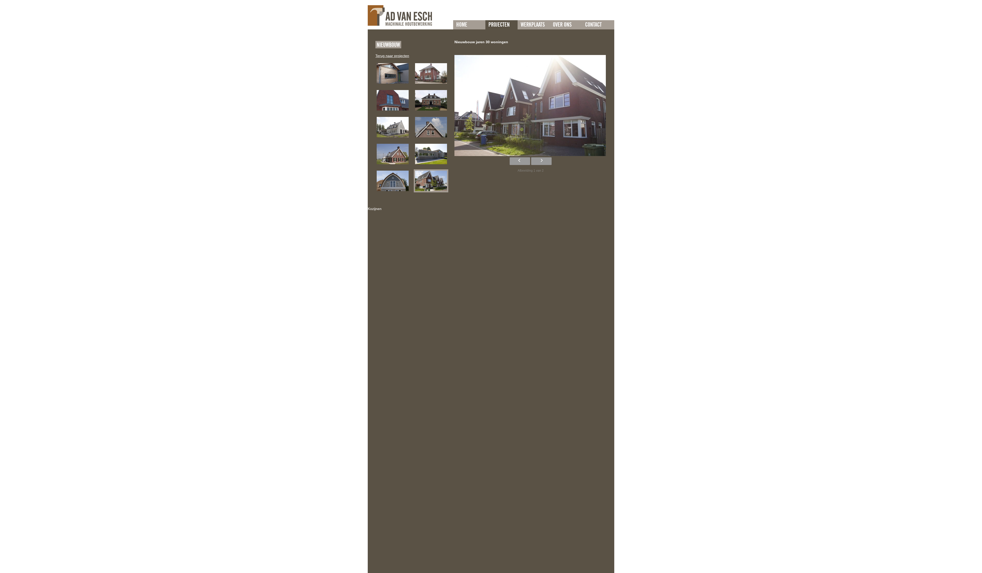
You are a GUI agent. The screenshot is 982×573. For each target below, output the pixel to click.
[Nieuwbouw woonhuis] (431, 154)
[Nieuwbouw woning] (392, 73)
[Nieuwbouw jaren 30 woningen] (431, 180)
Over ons (562, 25)
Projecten (499, 25)
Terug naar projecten (392, 56)
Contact (593, 25)
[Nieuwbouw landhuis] (392, 127)
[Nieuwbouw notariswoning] (431, 73)
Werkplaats (533, 25)
